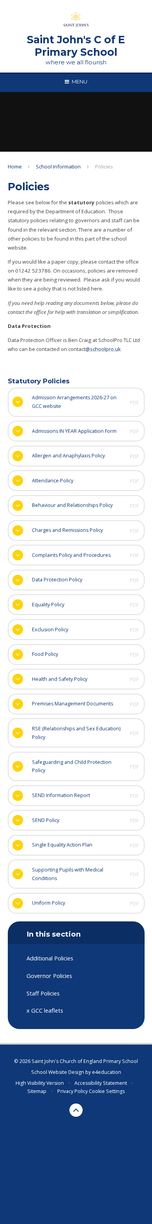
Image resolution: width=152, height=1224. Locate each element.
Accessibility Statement (100, 1083)
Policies (104, 166)
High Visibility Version (40, 1083)
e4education (106, 1072)
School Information (58, 166)
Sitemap (36, 1091)
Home (15, 166)
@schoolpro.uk (103, 348)
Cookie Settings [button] (107, 1091)
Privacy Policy (72, 1091)
